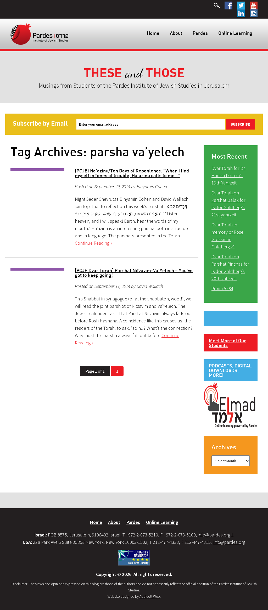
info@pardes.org (229, 542)
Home (153, 33)
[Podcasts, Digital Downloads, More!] (231, 404)
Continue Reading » (93, 243)
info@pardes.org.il (215, 535)
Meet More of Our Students (227, 343)
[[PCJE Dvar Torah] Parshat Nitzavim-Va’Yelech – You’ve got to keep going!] (37, 269)
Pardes (200, 33)
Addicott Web (149, 596)
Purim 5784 (222, 289)
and (134, 73)
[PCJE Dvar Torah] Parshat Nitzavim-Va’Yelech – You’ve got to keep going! (134, 272)
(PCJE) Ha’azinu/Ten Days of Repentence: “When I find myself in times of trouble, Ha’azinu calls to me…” (132, 173)
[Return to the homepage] (39, 33)
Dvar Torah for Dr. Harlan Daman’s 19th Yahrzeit (228, 175)
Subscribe (240, 124)
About (176, 33)
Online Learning (235, 33)
